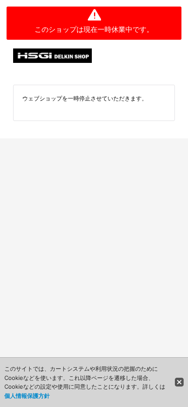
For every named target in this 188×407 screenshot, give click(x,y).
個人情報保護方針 (27, 395)
